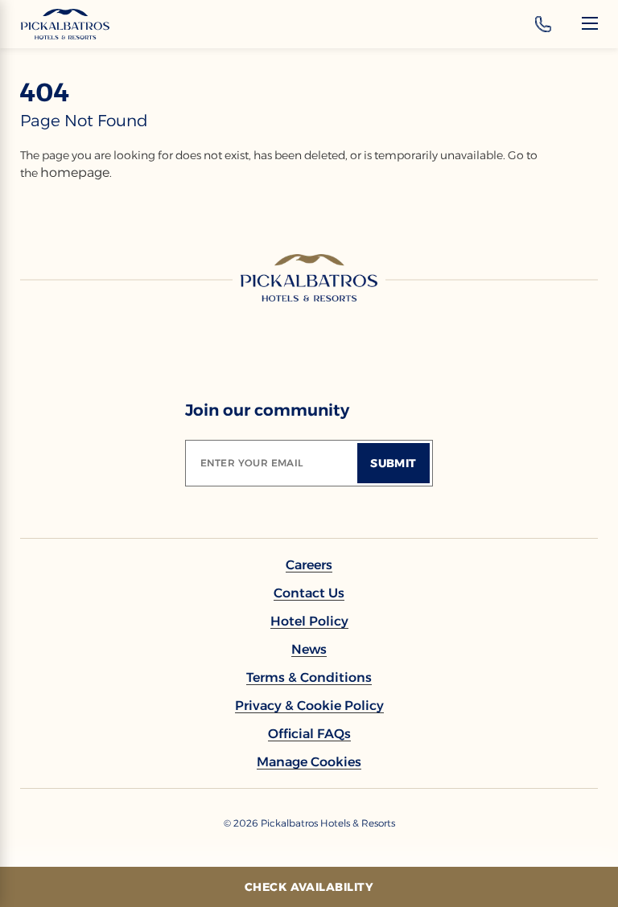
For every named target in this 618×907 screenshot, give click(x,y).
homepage (74, 172)
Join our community (267, 410)
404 (44, 92)
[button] (309, 762)
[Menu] (590, 23)
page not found (84, 120)
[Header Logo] (65, 24)
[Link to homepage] (309, 277)
